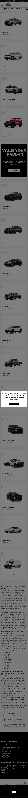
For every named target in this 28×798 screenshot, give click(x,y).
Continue (14, 403)
